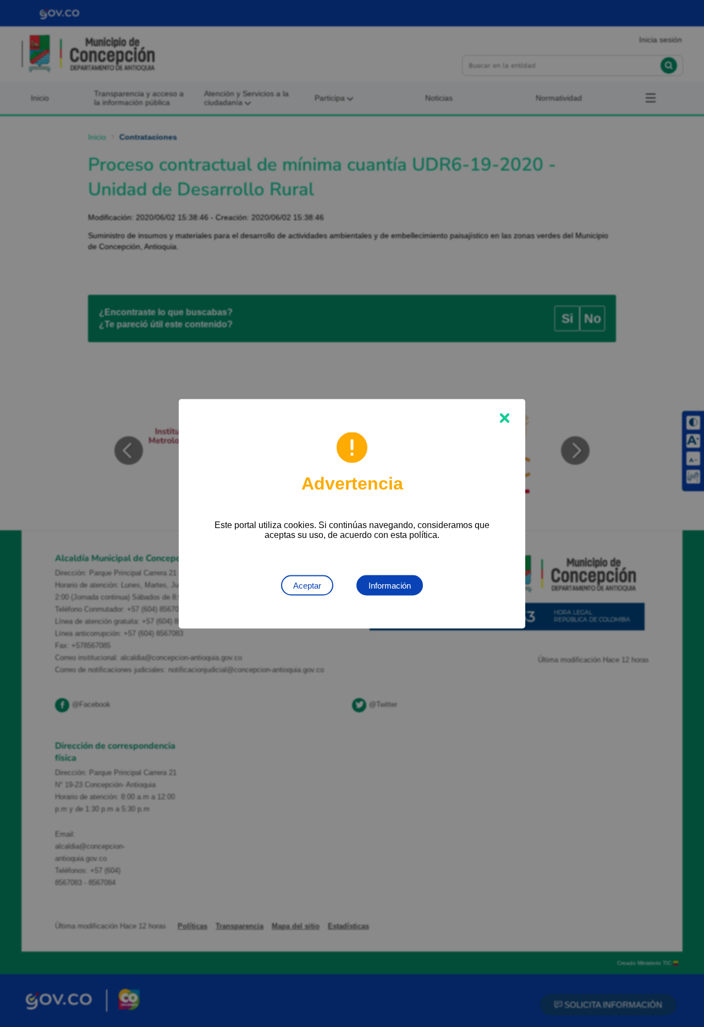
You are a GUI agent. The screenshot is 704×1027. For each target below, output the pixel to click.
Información (390, 585)
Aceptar (307, 585)
